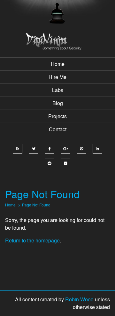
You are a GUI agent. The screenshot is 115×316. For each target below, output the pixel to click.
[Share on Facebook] (49, 148)
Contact (57, 129)
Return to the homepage (32, 240)
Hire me (57, 77)
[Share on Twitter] (33, 148)
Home (58, 64)
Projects (57, 116)
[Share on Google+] (65, 148)
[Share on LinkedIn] (97, 148)
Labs (57, 90)
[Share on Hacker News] (65, 163)
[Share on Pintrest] (81, 148)
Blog (57, 103)
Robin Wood (79, 299)
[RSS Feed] (17, 148)
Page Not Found (36, 204)
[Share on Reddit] (49, 163)
